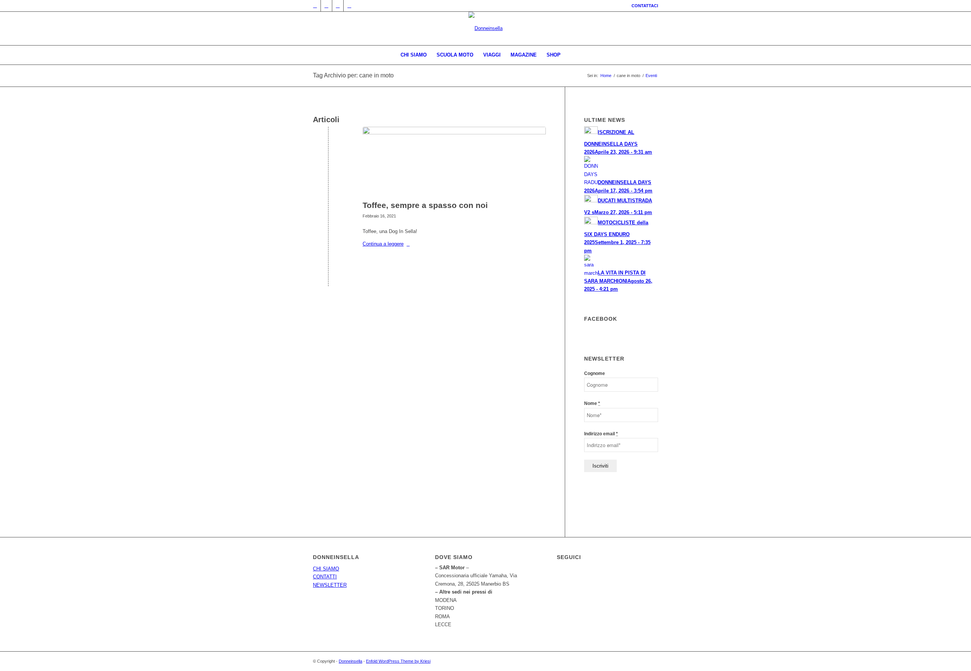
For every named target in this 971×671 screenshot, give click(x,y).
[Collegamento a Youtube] (349, 5)
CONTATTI (325, 577)
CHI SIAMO (326, 569)
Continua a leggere (383, 244)
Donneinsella (350, 661)
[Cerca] (570, 55)
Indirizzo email (601, 433)
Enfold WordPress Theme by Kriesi (398, 661)
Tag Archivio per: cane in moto (353, 75)
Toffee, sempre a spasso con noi (425, 205)
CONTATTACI (645, 5)
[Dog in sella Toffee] (454, 162)
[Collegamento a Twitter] (315, 5)
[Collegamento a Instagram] (337, 5)
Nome (592, 403)
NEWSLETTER (330, 585)
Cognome (594, 373)
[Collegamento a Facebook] (326, 5)
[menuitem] (643, 6)
